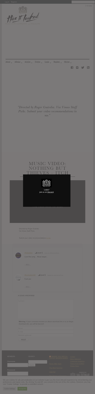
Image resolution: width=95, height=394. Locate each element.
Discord (50, 192)
